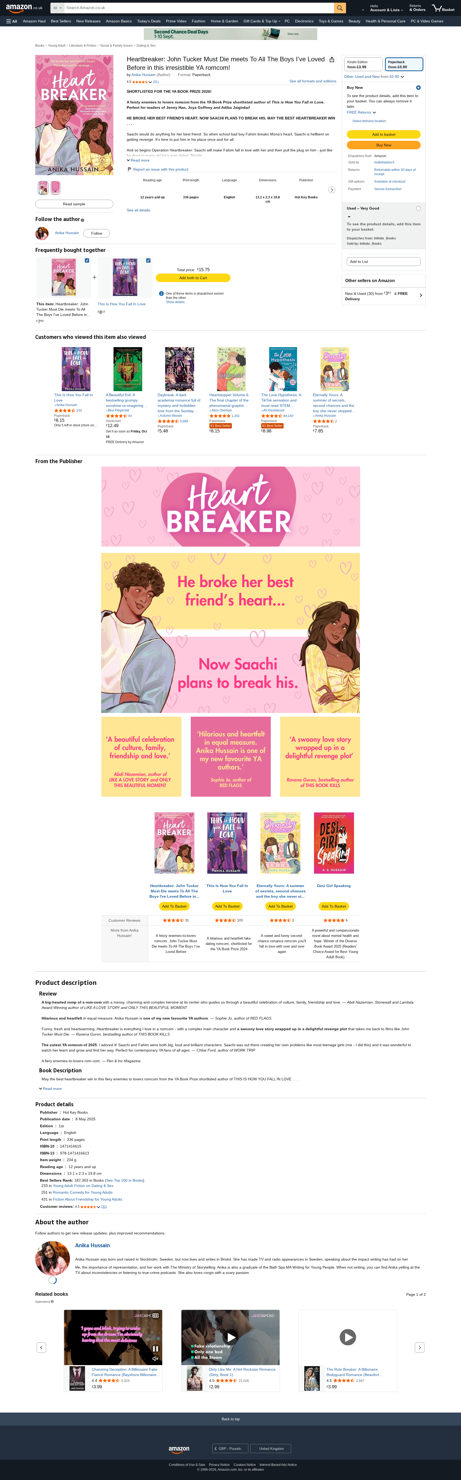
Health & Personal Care (386, 21)
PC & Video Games (427, 21)
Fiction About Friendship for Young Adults (87, 1199)
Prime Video (176, 21)
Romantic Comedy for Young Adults (83, 1192)
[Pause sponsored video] (155, 1349)
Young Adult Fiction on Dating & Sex (83, 1186)
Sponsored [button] (42, 1301)
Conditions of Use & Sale (187, 1465)
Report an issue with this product (160, 169)
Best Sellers (61, 21)
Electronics (304, 21)
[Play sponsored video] (230, 1337)
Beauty (354, 21)
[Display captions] (155, 1316)
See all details (138, 210)
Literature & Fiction (82, 45)
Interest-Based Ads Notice (278, 1465)
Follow (96, 233)
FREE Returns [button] (359, 112)
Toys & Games (331, 21)
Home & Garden (224, 21)
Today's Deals (149, 21)
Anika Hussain (144, 75)
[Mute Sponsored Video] (155, 1359)
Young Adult (56, 45)
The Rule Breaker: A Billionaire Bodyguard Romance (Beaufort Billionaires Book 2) (353, 1372)
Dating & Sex (146, 45)
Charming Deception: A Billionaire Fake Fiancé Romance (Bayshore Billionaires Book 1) (125, 1372)
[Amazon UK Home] (179, 1450)
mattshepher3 (384, 162)
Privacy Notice (219, 1465)
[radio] (363, 64)
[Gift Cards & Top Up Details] (280, 21)
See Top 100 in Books (124, 1180)
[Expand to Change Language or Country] (363, 10)
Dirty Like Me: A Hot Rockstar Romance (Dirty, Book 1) (242, 1372)
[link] (125, 277)
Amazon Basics (119, 21)
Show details (175, 302)
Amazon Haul (34, 21)
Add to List (359, 261)
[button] (11, 21)
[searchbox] (199, 8)
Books (39, 45)
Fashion (198, 21)
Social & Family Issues (116, 45)
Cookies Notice (245, 1465)
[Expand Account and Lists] (402, 10)
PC (287, 21)
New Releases (88, 21)
